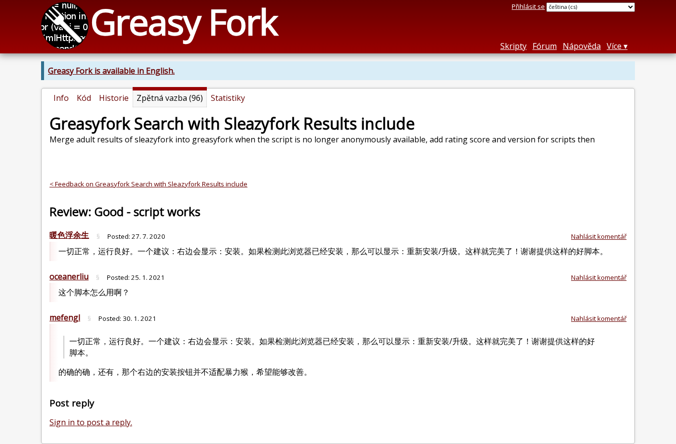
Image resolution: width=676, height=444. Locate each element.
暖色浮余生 (69, 234)
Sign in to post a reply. (90, 422)
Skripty (513, 46)
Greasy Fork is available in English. (111, 70)
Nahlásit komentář (599, 236)
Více (614, 46)
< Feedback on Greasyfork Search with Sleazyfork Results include (148, 183)
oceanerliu (69, 276)
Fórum (544, 46)
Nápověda (582, 46)
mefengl (64, 317)
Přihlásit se (528, 6)
